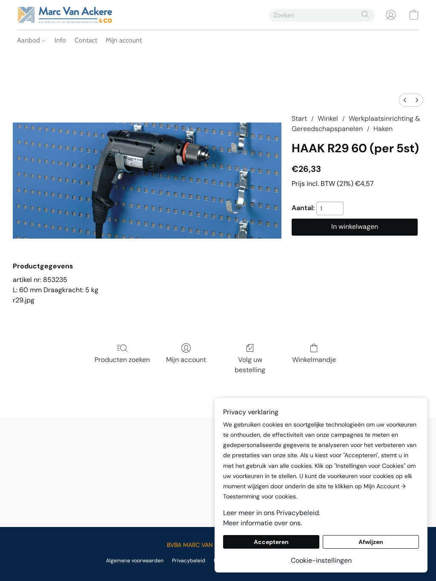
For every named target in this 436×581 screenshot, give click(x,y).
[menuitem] (405, 100)
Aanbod (29, 40)
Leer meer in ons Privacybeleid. (271, 512)
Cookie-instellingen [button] (321, 560)
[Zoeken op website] (365, 14)
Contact (86, 40)
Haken (383, 128)
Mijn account (124, 40)
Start (299, 118)
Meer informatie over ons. (262, 522)
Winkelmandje (314, 359)
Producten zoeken (122, 359)
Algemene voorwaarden (135, 560)
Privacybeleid (188, 560)
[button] (65, 15)
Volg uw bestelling (250, 364)
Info (60, 40)
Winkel (328, 118)
